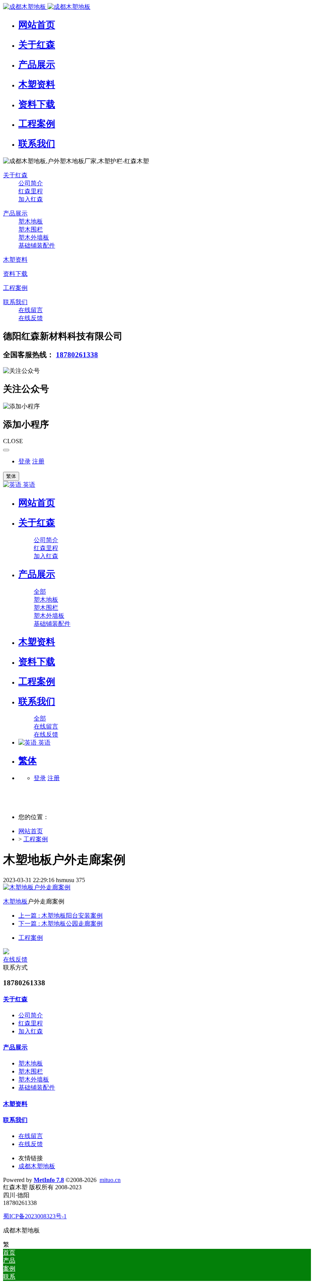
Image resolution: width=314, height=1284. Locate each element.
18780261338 (77, 355)
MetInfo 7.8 (49, 1180)
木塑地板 (15, 901)
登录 (24, 461)
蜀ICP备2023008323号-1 (35, 1216)
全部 (40, 591)
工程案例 (35, 839)
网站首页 (36, 503)
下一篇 (60, 923)
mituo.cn (110, 1180)
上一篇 (60, 915)
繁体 (11, 476)
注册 (38, 461)
